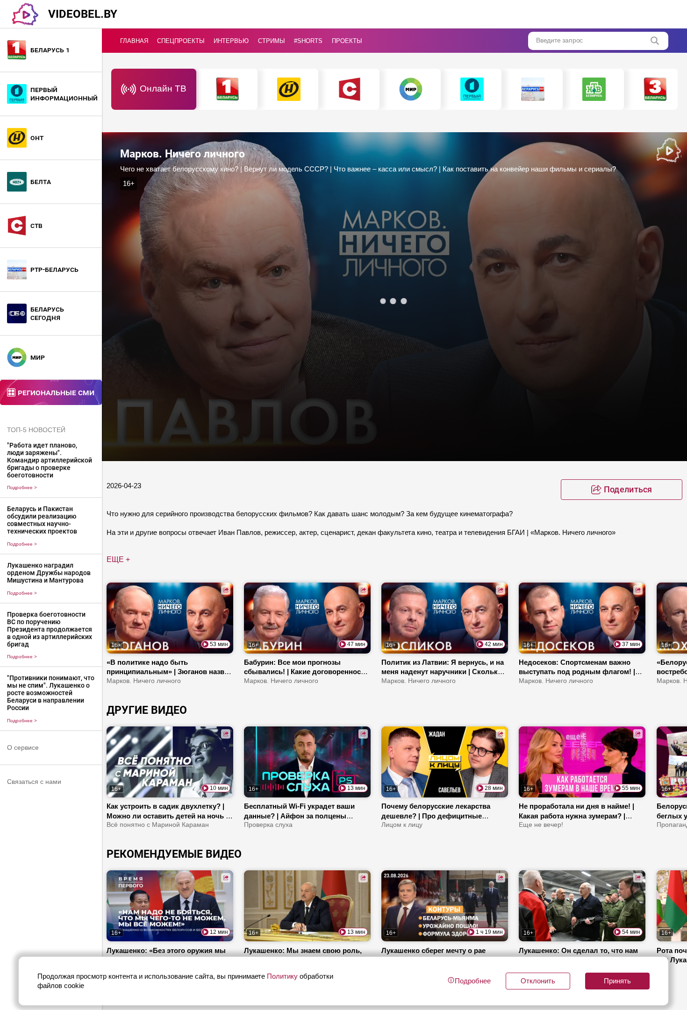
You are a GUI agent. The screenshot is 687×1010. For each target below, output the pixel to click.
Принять (617, 981)
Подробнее (22, 487)
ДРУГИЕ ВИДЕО (147, 710)
